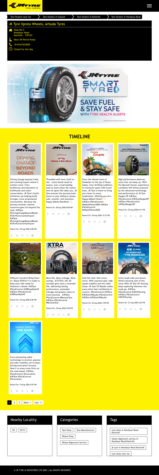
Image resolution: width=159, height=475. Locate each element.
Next (26, 402)
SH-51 (22, 430)
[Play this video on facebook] (25, 160)
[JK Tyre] (24, 6)
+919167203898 (22, 44)
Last (37, 402)
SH (13, 430)
